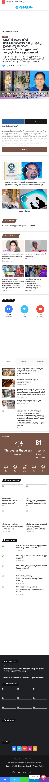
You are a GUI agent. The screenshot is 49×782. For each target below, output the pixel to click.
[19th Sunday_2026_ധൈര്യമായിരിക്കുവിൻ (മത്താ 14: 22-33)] (36, 490)
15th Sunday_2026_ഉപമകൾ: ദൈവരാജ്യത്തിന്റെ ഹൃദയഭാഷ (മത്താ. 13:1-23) (36, 527)
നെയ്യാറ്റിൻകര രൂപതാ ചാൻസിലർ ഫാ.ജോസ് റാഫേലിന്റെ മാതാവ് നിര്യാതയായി (12, 256)
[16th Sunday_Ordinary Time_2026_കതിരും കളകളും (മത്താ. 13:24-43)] (12, 516)
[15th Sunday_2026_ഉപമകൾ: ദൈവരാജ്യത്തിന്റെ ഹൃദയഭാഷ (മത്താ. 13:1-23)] (36, 516)
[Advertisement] (24, 19)
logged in (16, 226)
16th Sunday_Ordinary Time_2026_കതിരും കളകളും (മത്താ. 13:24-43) (12, 527)
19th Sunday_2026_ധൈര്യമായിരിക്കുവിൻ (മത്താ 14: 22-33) (36, 501)
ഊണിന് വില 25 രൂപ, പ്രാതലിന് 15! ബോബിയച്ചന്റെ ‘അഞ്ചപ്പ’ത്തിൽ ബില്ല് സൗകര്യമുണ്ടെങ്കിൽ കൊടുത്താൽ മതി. (31, 392)
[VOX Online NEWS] (24, 7)
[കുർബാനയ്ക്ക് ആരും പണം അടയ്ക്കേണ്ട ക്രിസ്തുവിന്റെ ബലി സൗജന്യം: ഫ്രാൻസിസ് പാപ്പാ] (8, 372)
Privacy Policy (38, 766)
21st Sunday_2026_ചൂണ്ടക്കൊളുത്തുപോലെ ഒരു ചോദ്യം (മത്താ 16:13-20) (31, 547)
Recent (23, 361)
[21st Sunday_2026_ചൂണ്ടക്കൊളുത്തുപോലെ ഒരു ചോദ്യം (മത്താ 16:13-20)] (8, 549)
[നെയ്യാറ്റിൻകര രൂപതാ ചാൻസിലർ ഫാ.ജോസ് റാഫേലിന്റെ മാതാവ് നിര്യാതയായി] (13, 246)
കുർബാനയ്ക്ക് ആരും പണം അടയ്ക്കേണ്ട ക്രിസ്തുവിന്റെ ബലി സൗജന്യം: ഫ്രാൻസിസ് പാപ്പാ (30, 371)
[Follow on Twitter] (12, 66)
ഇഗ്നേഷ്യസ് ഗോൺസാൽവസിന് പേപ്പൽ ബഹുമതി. (9, 501)
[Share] (13, 121)
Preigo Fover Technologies (34, 763)
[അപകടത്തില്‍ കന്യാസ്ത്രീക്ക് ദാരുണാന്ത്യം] (40, 710)
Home (7, 32)
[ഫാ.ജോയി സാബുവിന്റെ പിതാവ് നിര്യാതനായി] (36, 246)
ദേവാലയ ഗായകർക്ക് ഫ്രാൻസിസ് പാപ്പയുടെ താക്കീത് (29, 381)
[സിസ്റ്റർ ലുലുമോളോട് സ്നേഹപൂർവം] (8, 404)
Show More (24, 150)
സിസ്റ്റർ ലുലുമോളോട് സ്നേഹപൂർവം (29, 401)
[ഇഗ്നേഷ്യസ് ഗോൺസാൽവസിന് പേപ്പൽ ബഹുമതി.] (12, 490)
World (14, 766)
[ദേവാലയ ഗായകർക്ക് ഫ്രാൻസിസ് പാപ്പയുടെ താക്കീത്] (8, 383)
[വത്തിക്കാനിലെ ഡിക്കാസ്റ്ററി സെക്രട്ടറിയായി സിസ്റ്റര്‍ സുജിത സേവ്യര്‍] (24, 710)
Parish (28, 766)
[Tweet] (35, 121)
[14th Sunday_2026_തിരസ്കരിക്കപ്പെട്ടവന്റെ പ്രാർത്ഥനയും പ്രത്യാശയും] (9, 710)
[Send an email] (13, 66)
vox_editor (8, 66)
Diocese (14, 32)
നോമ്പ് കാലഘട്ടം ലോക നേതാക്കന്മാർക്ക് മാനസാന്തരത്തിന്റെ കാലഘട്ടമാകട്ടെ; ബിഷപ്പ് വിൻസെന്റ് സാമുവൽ (33, 283)
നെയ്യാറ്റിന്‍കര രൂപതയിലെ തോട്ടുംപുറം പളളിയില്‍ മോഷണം (27, 2)
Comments (40, 361)
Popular (8, 361)
